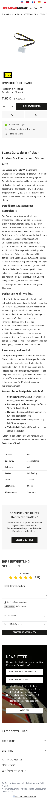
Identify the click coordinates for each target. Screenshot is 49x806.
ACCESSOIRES (30, 15)
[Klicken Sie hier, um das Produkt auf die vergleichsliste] (36, 114)
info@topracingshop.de (15, 771)
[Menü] (45, 8)
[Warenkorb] (40, 8)
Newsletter (16, 656)
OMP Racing (17, 89)
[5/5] (31, 578)
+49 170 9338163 (13, 760)
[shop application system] (24, 796)
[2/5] (16, 578)
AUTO (17, 15)
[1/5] (11, 578)
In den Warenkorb (31, 106)
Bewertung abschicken (24, 632)
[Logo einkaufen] (15, 8)
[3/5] (21, 578)
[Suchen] (31, 8)
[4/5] (26, 578)
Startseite (6, 15)
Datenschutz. (15, 704)
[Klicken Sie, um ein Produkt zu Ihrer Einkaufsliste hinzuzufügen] (13, 114)
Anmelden (24, 711)
